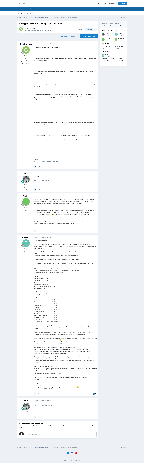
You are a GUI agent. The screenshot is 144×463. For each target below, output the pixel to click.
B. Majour (121, 33)
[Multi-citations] (35, 166)
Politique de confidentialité (67, 457)
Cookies (88, 457)
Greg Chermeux (122, 38)
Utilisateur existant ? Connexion (107, 3)
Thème (55, 457)
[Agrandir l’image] (53, 214)
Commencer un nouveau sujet (68, 36)
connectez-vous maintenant (72, 425)
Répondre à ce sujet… (34, 434)
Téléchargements (29, 13)
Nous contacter (80, 457)
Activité (29, 9)
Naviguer (21, 9)
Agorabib (21, 3)
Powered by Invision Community (72, 460)
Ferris (107, 33)
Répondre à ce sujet (89, 36)
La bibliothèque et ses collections (44, 30)
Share (81, 29)
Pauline (108, 38)
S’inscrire (122, 3)
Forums (20, 13)
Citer (39, 166)
